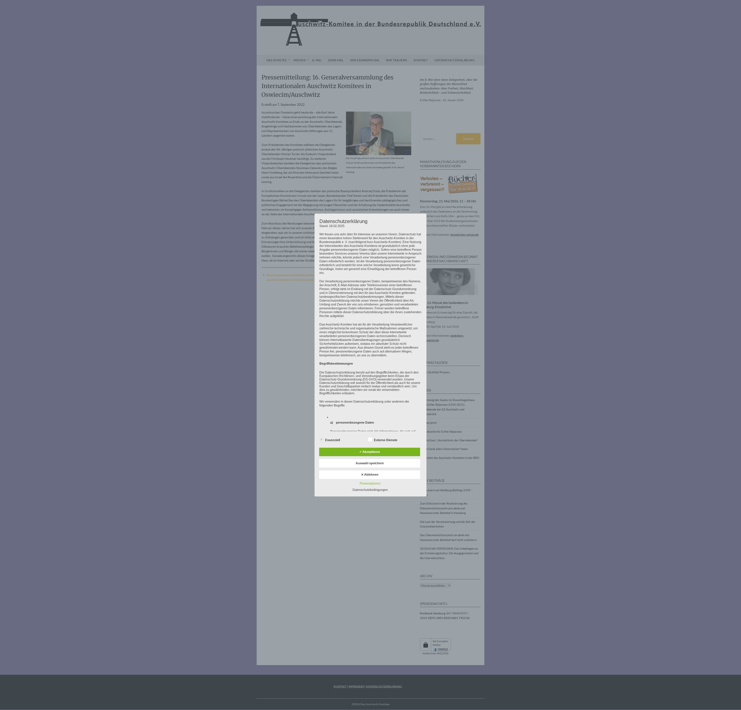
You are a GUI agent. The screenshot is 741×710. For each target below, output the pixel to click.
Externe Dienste (385, 440)
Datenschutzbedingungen (370, 489)
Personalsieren (370, 483)
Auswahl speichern (370, 463)
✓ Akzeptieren (369, 451)
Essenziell (332, 440)
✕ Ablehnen (369, 474)
